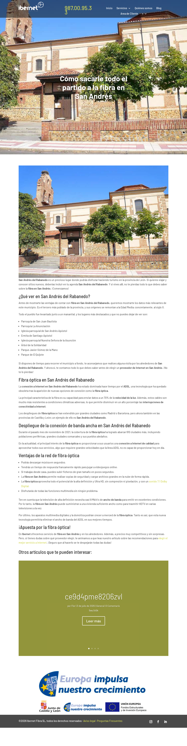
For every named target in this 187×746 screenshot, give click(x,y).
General (100, 605)
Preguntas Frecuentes (109, 720)
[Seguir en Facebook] (158, 722)
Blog (158, 8)
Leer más (93, 621)
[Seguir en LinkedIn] (165, 722)
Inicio (109, 8)
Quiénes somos (143, 8)
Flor (73, 605)
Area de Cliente (129, 13)
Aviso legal (89, 720)
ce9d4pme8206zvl (93, 596)
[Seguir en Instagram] (151, 722)
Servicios (122, 8)
